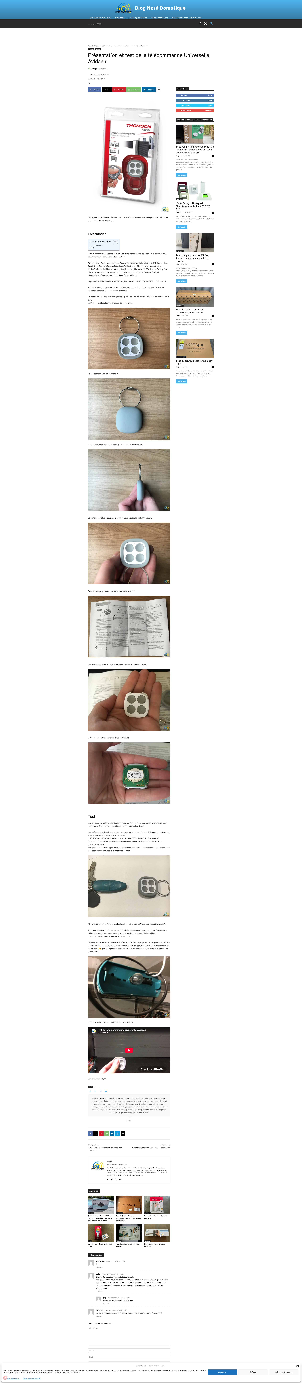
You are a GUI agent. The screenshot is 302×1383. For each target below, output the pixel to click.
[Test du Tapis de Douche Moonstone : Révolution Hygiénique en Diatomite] (129, 1205)
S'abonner (208, 110)
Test (92, 248)
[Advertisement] (131, 36)
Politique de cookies (12, 1378)
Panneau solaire (181, 357)
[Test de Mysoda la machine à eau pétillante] (157, 1205)
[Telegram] (117, 1133)
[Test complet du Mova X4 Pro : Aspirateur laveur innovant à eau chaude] (195, 242)
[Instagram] (95, 1092)
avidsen (96, 1087)
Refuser (253, 1372)
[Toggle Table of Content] (114, 242)
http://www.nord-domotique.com (117, 1164)
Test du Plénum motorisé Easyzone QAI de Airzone (189, 311)
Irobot (178, 142)
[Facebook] (200, 24)
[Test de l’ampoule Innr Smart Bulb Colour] (101, 1233)
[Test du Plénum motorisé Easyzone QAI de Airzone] (195, 297)
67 (213, 212)
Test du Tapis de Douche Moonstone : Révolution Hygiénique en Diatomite (128, 1218)
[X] (205, 24)
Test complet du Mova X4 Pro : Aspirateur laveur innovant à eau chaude (193, 258)
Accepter (222, 1372)
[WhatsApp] (106, 1133)
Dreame (91, 1213)
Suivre (210, 100)
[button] (297, 1366)
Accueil (90, 46)
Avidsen (104, 46)
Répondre (99, 1267)
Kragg (95, 69)
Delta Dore (179, 199)
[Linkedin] (112, 1133)
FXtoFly (178, 212)
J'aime (210, 95)
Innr (90, 1241)
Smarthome (179, 251)
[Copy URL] (123, 1133)
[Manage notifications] (5, 1378)
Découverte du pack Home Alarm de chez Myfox (151, 1148)
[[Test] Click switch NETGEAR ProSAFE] (157, 1233)
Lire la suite (182, 175)
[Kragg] (89, 68)
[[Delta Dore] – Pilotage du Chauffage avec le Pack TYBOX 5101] (195, 190)
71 (213, 367)
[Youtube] (106, 1092)
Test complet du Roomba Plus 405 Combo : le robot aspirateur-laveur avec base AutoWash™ (195, 149)
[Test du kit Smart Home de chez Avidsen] (129, 1233)
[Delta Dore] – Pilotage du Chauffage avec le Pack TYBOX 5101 (193, 206)
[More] (158, 89)
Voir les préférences (283, 1372)
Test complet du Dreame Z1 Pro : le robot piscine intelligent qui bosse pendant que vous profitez (100, 1218)
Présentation (98, 245)
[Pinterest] (101, 1133)
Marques (97, 46)
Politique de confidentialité (32, 1378)
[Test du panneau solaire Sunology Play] (195, 348)
